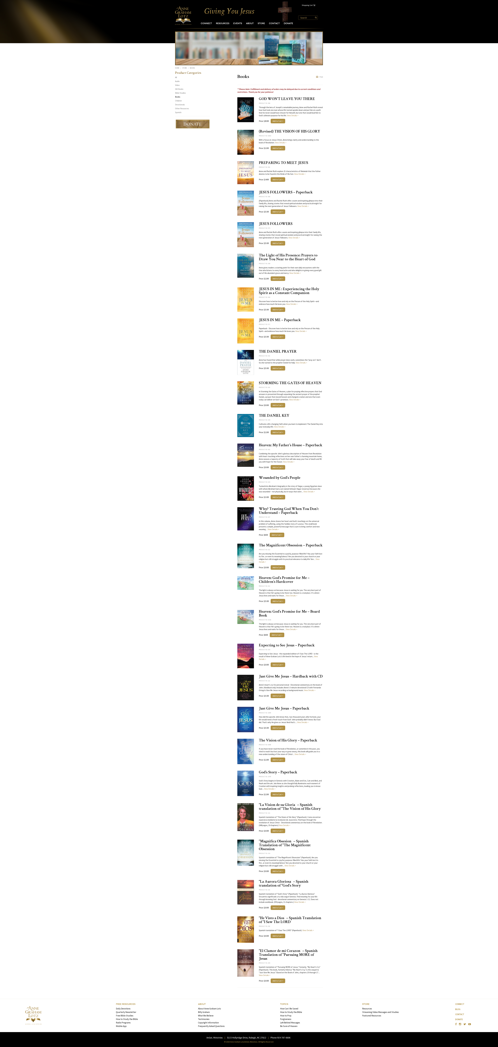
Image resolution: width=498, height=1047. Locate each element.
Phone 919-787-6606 (280, 1037)
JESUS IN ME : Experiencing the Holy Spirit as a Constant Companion (289, 291)
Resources (222, 23)
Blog (457, 1009)
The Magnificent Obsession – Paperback (291, 546)
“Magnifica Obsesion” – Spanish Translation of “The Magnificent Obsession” (285, 845)
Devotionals (180, 104)
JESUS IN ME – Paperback (280, 320)
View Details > (292, 115)
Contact (274, 23)
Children (178, 100)
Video (177, 85)
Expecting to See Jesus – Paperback (287, 646)
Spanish (178, 112)
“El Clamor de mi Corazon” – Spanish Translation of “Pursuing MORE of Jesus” (288, 955)
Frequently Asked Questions (211, 1026)
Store (261, 23)
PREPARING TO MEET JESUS (283, 163)
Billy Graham (204, 1012)
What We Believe (205, 1015)
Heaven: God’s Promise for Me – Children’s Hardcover (284, 580)
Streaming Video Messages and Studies (380, 1012)
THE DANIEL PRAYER (278, 352)
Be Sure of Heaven (288, 1026)
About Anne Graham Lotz (209, 1008)
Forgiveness (285, 1019)
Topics (284, 1004)
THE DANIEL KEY (274, 416)
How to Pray (285, 1015)
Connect (206, 23)
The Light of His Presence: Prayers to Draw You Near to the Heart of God (288, 257)
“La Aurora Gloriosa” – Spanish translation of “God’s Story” (283, 884)
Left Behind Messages (290, 1022)
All (176, 77)
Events (237, 23)
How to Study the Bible (127, 1019)
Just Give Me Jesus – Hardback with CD (291, 677)
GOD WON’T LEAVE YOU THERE (287, 99)
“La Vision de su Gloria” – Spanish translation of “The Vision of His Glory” (290, 807)
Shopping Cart (307, 5)
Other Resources (182, 108)
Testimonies (203, 1019)
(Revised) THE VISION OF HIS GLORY (289, 132)
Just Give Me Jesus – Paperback (284, 709)
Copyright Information (208, 1022)
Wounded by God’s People (279, 478)
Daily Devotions (123, 1008)
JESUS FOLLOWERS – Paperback (286, 193)
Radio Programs (123, 1022)
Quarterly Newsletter (126, 1012)
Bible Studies (180, 93)
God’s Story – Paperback (278, 773)
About (250, 23)
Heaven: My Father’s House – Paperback (290, 445)
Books (192, 68)
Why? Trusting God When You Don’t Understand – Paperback (289, 511)
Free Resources (125, 1004)
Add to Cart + (278, 121)
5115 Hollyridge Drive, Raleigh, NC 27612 (246, 1037)
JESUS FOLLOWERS (275, 224)
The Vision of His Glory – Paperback (288, 741)
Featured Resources (371, 1015)
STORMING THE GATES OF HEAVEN (290, 383)
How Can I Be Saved (289, 1008)
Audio (177, 81)
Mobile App (121, 1026)
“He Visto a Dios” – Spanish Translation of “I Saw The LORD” (290, 920)
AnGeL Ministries (214, 1037)
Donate (288, 23)
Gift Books (179, 89)
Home (177, 68)
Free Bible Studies (124, 1015)
